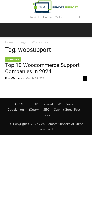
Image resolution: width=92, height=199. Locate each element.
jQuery (34, 109)
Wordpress (12, 59)
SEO (46, 109)
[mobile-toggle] (9, 30)
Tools (46, 115)
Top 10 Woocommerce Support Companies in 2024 (42, 68)
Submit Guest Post (67, 109)
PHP (35, 104)
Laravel (47, 104)
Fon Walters (13, 78)
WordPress (65, 104)
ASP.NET (21, 104)
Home (9, 42)
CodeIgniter (16, 109)
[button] (85, 30)
